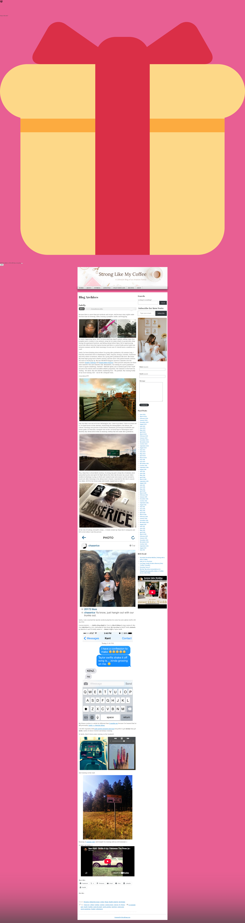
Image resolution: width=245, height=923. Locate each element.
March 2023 (143, 434)
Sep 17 (81, 309)
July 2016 (142, 471)
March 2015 (143, 493)
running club (90, 842)
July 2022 (142, 450)
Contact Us (144, 405)
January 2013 (143, 538)
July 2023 (142, 426)
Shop (139, 288)
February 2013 (144, 536)
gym (82, 907)
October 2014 (143, 501)
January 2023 (143, 438)
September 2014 (144, 503)
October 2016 (143, 465)
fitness (123, 905)
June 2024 (142, 414)
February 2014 (144, 516)
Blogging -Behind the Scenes (91, 902)
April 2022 (143, 455)
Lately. (82, 305)
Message (142, 381)
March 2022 (143, 457)
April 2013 (142, 532)
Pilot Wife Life (119, 288)
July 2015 (142, 485)
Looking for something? (145, 300)
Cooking (97, 905)
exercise (116, 905)
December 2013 (144, 520)
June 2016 (142, 473)
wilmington (99, 909)
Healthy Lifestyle (113, 902)
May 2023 (142, 430)
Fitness (97, 288)
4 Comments (132, 905)
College (102, 902)
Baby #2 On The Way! (146, 561)
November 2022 (144, 442)
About (89, 288)
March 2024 (143, 416)
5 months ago (113, 723)
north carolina (107, 907)
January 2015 (143, 497)
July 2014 (142, 507)
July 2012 (142, 550)
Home (81, 288)
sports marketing (85, 909)
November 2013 (144, 522)
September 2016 (144, 467)
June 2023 (142, 428)
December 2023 (144, 422)
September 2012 (144, 546)
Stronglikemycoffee (97, 309)
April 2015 (142, 491)
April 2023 (143, 432)
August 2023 (143, 424)
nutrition (114, 907)
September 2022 (144, 446)
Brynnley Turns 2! (145, 567)
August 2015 (143, 483)
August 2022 (143, 448)
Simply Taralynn (90, 362)
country (102, 905)
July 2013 (142, 526)
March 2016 (143, 479)
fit (119, 905)
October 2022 (143, 444)
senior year (121, 907)
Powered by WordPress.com (122, 917)
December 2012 (144, 540)
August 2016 (143, 469)
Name (144, 367)
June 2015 (142, 487)
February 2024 (144, 418)
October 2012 (143, 544)
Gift (2, 264)
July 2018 (142, 459)
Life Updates (122, 902)
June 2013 (142, 528)
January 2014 (143, 518)
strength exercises (104, 729)
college (92, 905)
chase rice (86, 905)
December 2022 (144, 440)
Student (93, 909)
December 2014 (144, 499)
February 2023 (144, 436)
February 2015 (144, 495)
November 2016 (144, 463)
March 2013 (143, 534)
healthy (90, 907)
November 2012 (144, 542)
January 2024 (143, 420)
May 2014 (142, 510)
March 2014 (143, 514)
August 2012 (143, 548)
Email (144, 374)
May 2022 (142, 454)
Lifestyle (106, 288)
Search (163, 303)
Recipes (131, 288)
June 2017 (142, 461)
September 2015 (144, 481)
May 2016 (142, 475)
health (86, 907)
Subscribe (161, 313)
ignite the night (97, 907)
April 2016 (142, 477)
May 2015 (142, 489)
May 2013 (142, 530)
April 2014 (142, 512)
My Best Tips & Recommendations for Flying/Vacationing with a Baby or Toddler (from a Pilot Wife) (152, 571)
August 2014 (143, 505)
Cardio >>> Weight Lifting (96, 725)
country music (109, 905)
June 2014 (142, 509)
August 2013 (143, 524)
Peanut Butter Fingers (106, 362)
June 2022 (142, 452)
